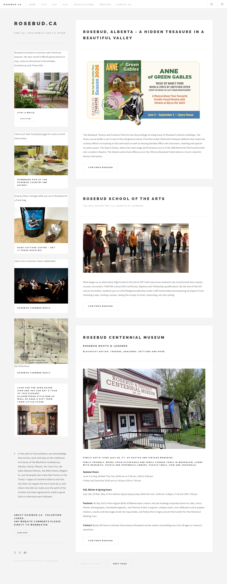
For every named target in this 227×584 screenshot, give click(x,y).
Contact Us (124, 5)
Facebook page (39, 134)
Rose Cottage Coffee (32, 248)
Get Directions (21, 366)
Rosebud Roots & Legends (105, 346)
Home (32, 5)
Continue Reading (100, 167)
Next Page (120, 564)
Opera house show (130, 494)
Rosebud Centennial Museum (124, 337)
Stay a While (26, 113)
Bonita (95, 525)
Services (105, 5)
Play (66, 5)
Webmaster (39, 525)
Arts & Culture (84, 5)
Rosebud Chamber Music (34, 308)
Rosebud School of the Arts (124, 199)
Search (212, 4)
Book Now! (25, 118)
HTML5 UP (53, 561)
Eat (55, 5)
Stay (44, 5)
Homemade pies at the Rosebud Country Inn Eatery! (32, 182)
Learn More (22, 532)
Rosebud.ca (13, 5)
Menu (222, 4)
